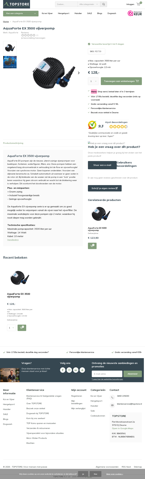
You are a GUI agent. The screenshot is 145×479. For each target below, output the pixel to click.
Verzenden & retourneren (38, 428)
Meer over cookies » (114, 474)
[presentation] (78, 72)
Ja (83, 474)
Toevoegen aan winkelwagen (92, 246)
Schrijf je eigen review (104, 188)
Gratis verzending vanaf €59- (128, 352)
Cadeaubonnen (98, 415)
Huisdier (78, 13)
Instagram (69, 370)
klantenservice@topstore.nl (129, 404)
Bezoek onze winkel (35, 408)
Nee (95, 474)
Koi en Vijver (47, 13)
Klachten (30, 443)
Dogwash (112, 13)
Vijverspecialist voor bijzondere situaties (45, 433)
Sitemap (138, 467)
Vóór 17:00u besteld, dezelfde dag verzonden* (27, 352)
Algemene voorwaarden (107, 467)
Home (6, 21)
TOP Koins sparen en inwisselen (41, 423)
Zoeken (103, 4)
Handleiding (13, 239)
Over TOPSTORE (34, 403)
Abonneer (133, 373)
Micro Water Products (36, 438)
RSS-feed (126, 467)
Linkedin (75, 370)
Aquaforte (13, 32)
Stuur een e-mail (102, 165)
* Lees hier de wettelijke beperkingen (107, 379)
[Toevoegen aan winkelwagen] (22, 328)
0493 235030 (123, 396)
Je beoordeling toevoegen (33, 38)
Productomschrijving (13, 143)
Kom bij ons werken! (35, 418)
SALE (89, 13)
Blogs (99, 13)
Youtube (82, 370)
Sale (93, 411)
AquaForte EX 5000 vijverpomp (97, 229)
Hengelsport (63, 13)
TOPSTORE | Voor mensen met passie (29, 467)
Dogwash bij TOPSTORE (37, 413)
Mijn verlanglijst (78, 408)
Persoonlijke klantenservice (82, 352)
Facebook (62, 370)
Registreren (76, 396)
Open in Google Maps (122, 428)
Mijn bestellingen (76, 402)
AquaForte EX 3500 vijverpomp (18, 295)
